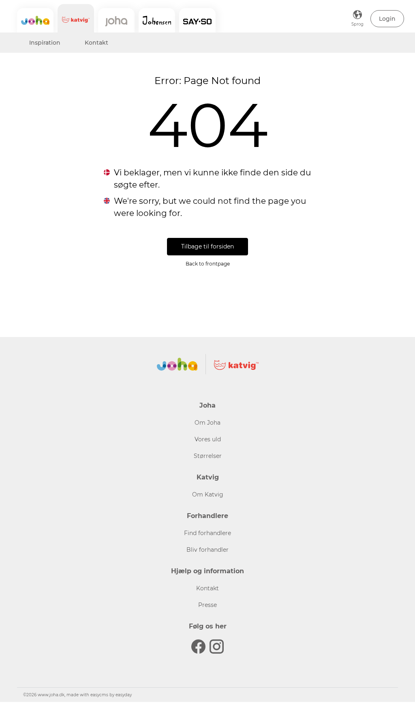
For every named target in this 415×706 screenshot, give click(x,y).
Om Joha (207, 422)
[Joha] (35, 20)
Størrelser (208, 456)
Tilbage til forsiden (207, 246)
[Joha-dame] (116, 20)
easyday (124, 694)
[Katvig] (76, 18)
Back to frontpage (208, 264)
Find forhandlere (207, 533)
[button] (387, 18)
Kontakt (96, 42)
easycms (99, 694)
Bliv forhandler (207, 549)
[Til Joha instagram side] (217, 646)
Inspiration (44, 42)
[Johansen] (157, 20)
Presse (207, 605)
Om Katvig (207, 494)
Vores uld (208, 439)
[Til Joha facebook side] (198, 646)
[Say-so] (197, 20)
